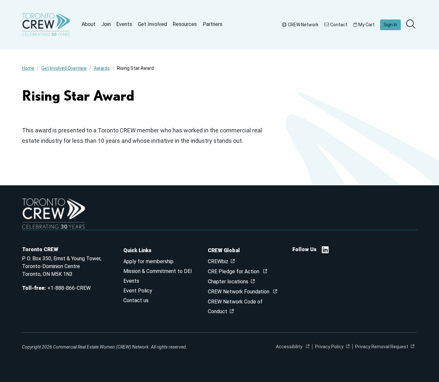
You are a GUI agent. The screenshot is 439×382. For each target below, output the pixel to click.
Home (28, 68)
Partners (212, 24)
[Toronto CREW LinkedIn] (325, 251)
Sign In (390, 24)
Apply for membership (148, 261)
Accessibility (289, 346)
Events (124, 24)
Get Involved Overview (64, 68)
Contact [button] (338, 24)
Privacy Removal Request (381, 346)
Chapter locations (228, 281)
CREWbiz (218, 261)
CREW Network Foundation (239, 292)
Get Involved (152, 24)
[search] (411, 24)
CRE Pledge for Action (234, 271)
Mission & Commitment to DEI (157, 271)
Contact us (136, 300)
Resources (185, 24)
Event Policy (137, 291)
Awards (102, 68)
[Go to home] (46, 24)
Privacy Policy (329, 346)
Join (106, 24)
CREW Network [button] (303, 24)
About (89, 24)
